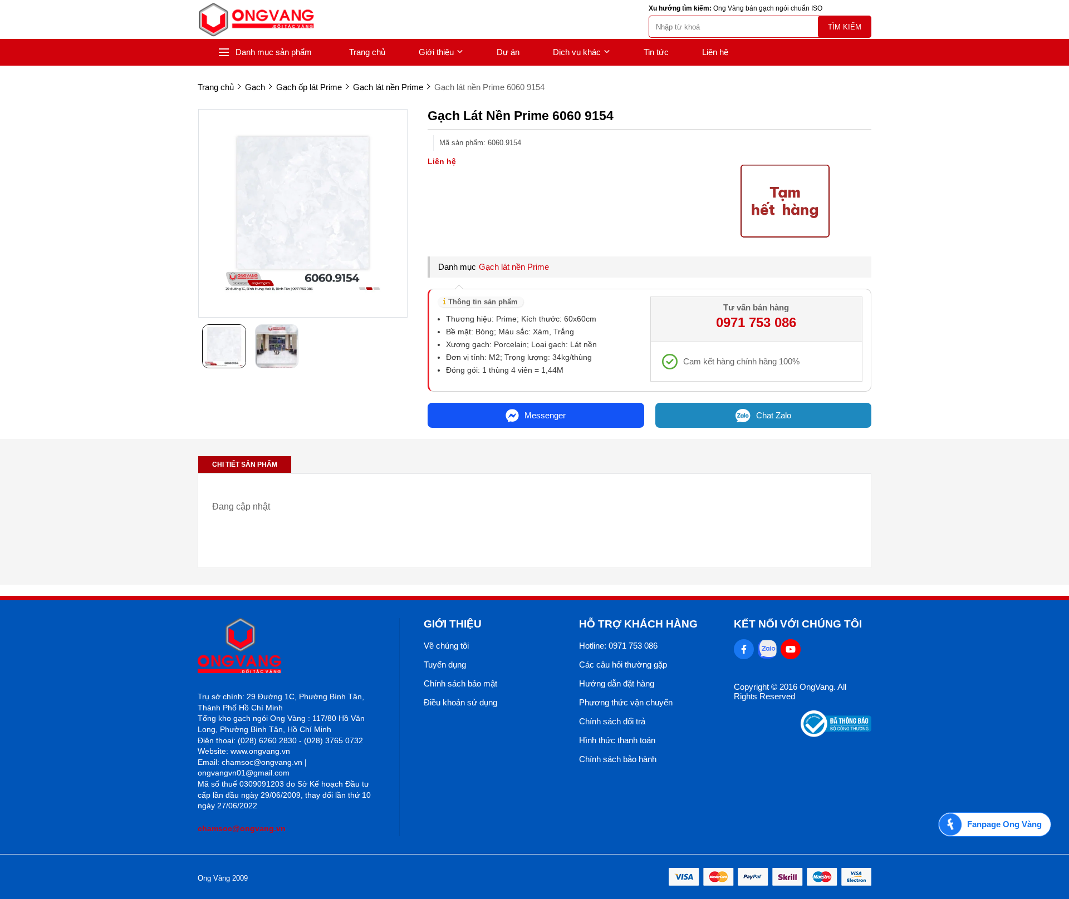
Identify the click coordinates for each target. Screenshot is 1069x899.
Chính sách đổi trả (612, 721)
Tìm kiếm (844, 27)
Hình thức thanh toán (617, 740)
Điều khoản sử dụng (460, 702)
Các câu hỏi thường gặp (623, 664)
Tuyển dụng (445, 664)
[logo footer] (286, 646)
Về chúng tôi (446, 645)
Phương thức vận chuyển (626, 702)
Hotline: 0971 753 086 (618, 645)
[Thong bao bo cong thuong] (836, 734)
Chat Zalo (773, 415)
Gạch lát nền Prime (514, 266)
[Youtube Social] (791, 649)
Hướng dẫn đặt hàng (616, 683)
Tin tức (656, 52)
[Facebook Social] (744, 649)
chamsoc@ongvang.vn (242, 828)
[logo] (256, 20)
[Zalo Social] (767, 649)
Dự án (508, 52)
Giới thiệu (436, 52)
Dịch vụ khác (577, 52)
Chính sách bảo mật (460, 683)
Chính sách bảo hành (617, 759)
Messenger (545, 415)
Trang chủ (367, 52)
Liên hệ (715, 52)
